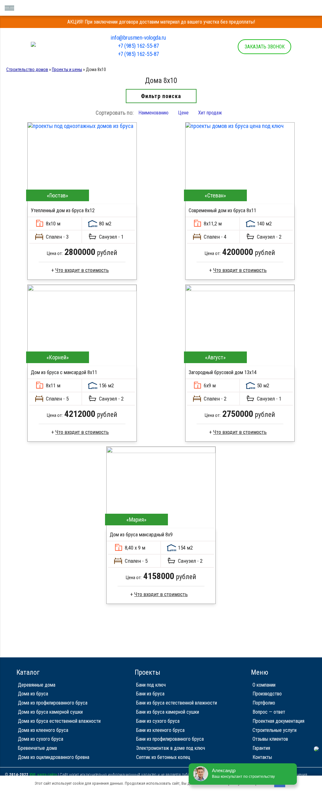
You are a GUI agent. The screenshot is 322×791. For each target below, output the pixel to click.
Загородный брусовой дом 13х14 (223, 372)
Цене (183, 113)
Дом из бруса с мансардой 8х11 (64, 372)
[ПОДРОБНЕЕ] (82, 163)
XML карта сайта (43, 774)
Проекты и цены (67, 69)
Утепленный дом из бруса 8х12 (63, 210)
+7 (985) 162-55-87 (138, 45)
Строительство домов (27, 69)
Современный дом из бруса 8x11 (222, 210)
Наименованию (153, 113)
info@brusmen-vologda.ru (138, 37)
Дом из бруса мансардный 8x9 (141, 535)
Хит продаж (210, 113)
